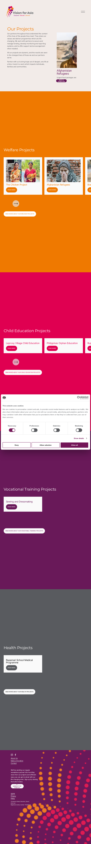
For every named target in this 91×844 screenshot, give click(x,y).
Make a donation (61, 80)
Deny (17, 445)
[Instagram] (12, 755)
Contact (14, 763)
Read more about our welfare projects (20, 214)
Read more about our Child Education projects (23, 372)
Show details (79, 438)
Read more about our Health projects (20, 692)
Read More (11, 190)
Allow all (74, 445)
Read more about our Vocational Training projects (24, 531)
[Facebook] (15, 755)
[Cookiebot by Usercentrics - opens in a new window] (78, 397)
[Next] (16, 203)
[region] (45, 176)
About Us (14, 758)
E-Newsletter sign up (17, 786)
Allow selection (45, 445)
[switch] (34, 430)
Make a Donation (17, 761)
